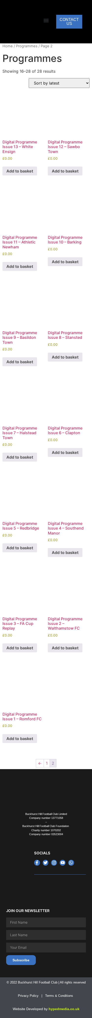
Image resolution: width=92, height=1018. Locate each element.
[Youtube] (63, 863)
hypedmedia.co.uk (64, 1009)
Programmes (27, 46)
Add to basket (19, 171)
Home (7, 46)
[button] (46, 21)
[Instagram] (54, 863)
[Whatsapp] (71, 863)
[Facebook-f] (37, 863)
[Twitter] (46, 863)
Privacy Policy (28, 996)
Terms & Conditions (59, 996)
